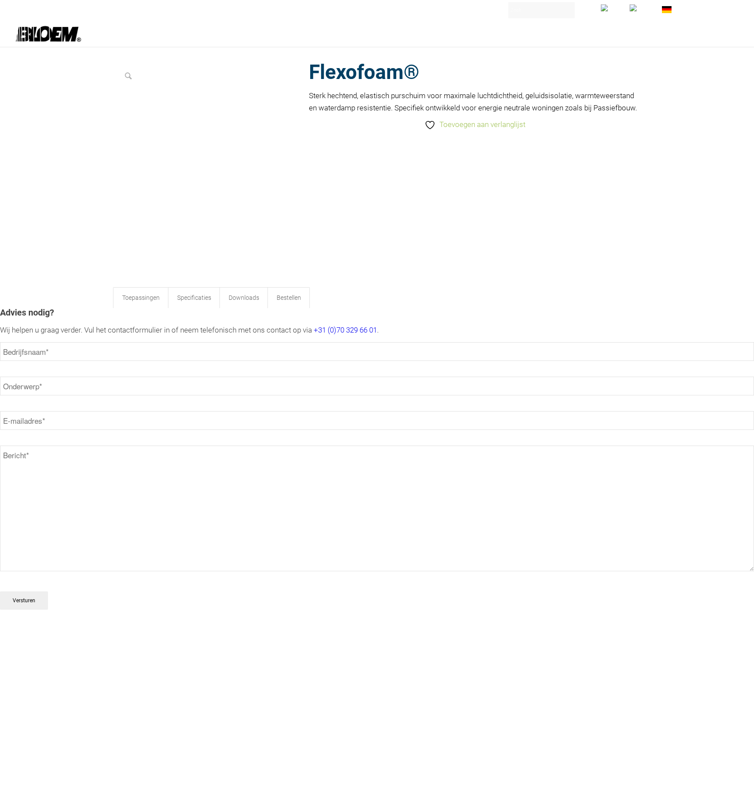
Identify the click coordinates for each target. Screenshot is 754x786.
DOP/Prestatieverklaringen (150, 724)
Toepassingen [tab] (141, 297)
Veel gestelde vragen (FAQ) (151, 714)
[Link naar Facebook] (634, 771)
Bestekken (128, 685)
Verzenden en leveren (143, 704)
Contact (124, 675)
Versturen (24, 600)
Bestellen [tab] (289, 297)
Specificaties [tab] (194, 297)
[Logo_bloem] (48, 34)
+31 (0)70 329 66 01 (345, 330)
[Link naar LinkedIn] (608, 771)
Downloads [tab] (244, 297)
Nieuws (123, 694)
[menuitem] (610, 7)
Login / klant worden (703, 6)
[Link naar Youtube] (621, 771)
